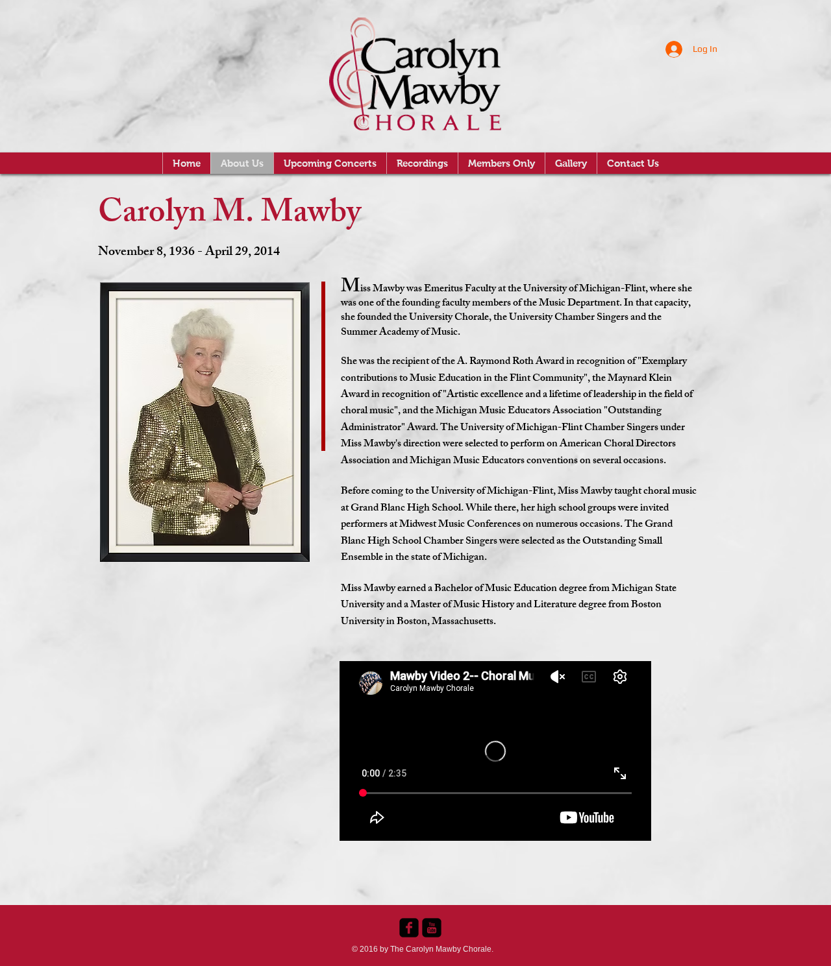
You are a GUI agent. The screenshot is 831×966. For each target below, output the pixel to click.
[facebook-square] (409, 927)
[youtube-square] (431, 927)
